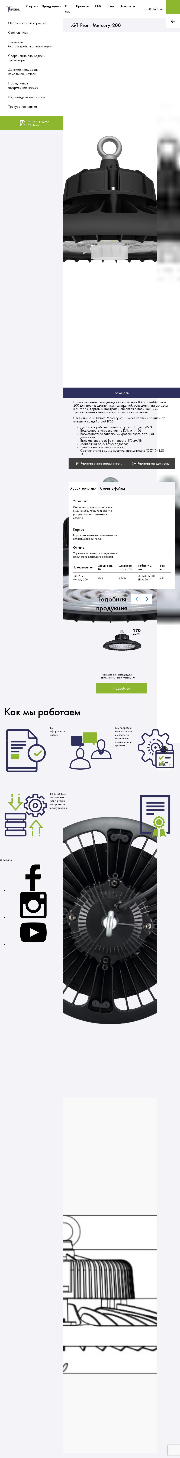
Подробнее (121, 688)
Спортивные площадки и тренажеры (27, 57)
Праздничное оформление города (23, 85)
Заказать (122, 393)
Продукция (50, 6)
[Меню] (173, 7)
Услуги (31, 6)
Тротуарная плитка (22, 106)
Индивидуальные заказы (26, 97)
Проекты (82, 6)
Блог (111, 6)
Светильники (18, 32)
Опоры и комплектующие (27, 23)
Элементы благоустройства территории (30, 44)
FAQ (98, 6)
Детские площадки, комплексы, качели (23, 71)
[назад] (173, 21)
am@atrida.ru (154, 9)
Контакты (127, 6)
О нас (67, 9)
